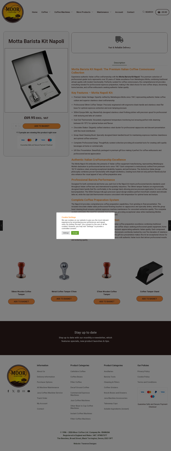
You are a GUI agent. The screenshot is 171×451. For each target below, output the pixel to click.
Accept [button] (75, 233)
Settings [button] (66, 233)
